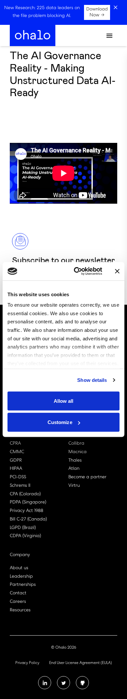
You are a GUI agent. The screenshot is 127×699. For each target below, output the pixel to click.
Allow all (64, 400)
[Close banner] (117, 271)
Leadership (21, 576)
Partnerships (23, 585)
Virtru (74, 486)
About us (19, 568)
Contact (18, 593)
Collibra (76, 443)
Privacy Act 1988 (26, 511)
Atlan (73, 469)
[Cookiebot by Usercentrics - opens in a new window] (76, 271)
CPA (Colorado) (25, 494)
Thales (75, 460)
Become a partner (87, 477)
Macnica (77, 452)
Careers (18, 602)
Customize (60, 422)
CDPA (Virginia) (25, 536)
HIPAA (16, 469)
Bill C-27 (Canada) (28, 519)
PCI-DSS (18, 477)
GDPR (16, 460)
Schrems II (20, 486)
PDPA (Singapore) (28, 502)
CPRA (15, 443)
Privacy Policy (27, 663)
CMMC (17, 452)
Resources (20, 610)
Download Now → (97, 12)
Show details (92, 380)
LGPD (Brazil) (23, 528)
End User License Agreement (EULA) (80, 663)
